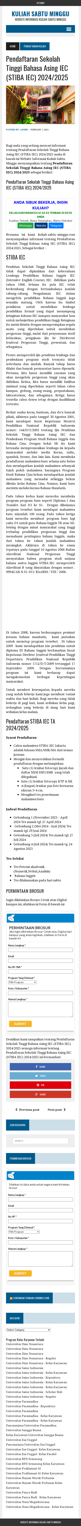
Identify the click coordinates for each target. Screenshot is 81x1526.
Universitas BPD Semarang (24, 1459)
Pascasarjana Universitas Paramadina (31, 1425)
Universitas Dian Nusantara (24, 1344)
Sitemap (41, 2)
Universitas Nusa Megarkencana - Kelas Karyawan (39, 1507)
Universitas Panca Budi (21, 1492)
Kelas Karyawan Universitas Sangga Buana (34, 1435)
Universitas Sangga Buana (23, 1430)
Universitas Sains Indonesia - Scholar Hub (34, 1392)
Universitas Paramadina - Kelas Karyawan (34, 1416)
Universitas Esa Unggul (21, 1440)
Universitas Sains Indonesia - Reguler (31, 1396)
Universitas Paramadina (22, 1401)
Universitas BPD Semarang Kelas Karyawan (35, 1464)
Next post (55, 1110)
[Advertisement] (40, 604)
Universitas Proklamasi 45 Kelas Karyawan (34, 1473)
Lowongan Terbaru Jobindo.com (31, 1298)
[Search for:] (41, 1141)
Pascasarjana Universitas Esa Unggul (30, 1444)
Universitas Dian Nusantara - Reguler (31, 1358)
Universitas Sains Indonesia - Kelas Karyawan (36, 1373)
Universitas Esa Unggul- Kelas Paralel (31, 1454)
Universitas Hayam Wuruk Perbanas (30, 1478)
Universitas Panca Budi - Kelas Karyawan (33, 1497)
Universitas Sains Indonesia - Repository (33, 1377)
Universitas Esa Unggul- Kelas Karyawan (33, 1449)
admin (24, 129)
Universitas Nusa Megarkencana (27, 1502)
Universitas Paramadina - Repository (30, 1406)
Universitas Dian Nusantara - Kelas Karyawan (36, 1363)
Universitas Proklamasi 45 (23, 1468)
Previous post (29, 1110)
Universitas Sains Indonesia (24, 1368)
